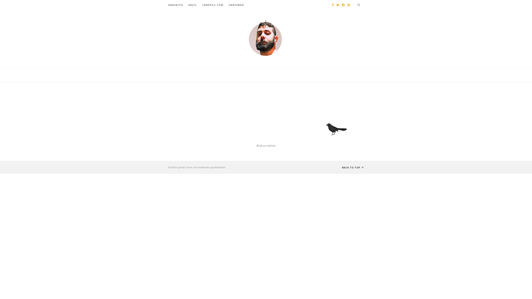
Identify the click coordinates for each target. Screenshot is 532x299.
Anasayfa (175, 4)
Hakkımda (236, 4)
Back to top (351, 167)
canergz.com (212, 4)
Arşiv (192, 4)
